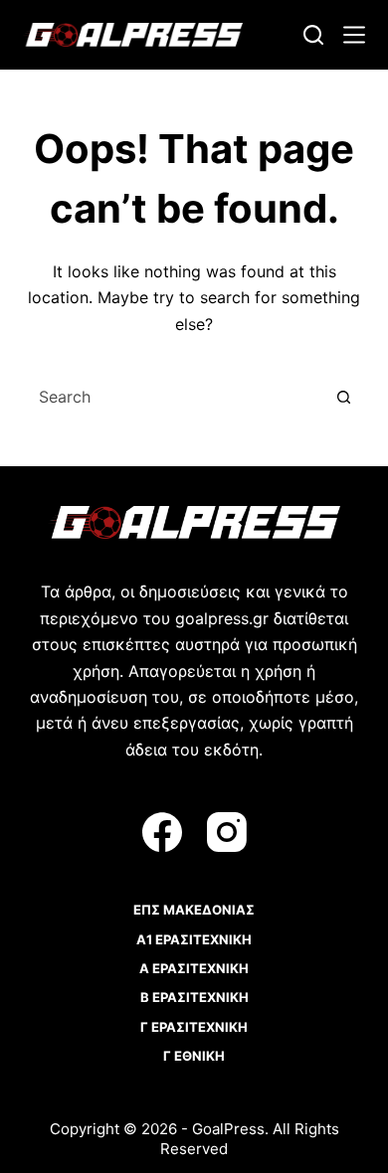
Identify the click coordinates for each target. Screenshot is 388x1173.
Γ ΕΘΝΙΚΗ (194, 1056)
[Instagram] (227, 832)
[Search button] (344, 397)
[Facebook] (162, 832)
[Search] (313, 35)
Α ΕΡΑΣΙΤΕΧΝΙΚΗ (194, 968)
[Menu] (354, 35)
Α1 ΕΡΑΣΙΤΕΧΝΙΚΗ (194, 939)
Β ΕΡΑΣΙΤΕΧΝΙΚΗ (194, 997)
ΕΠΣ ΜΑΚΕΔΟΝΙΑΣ (194, 910)
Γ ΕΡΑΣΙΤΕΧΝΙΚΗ (194, 1027)
